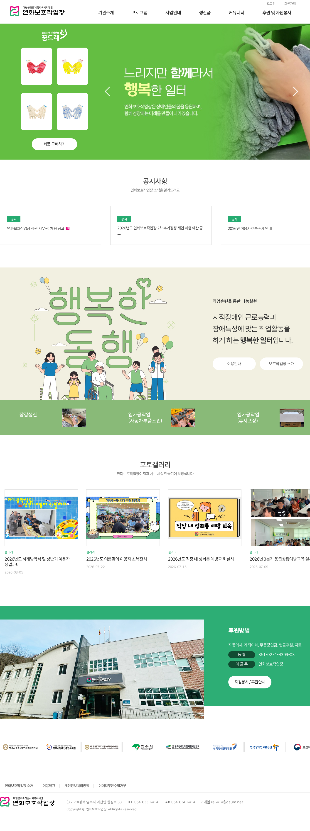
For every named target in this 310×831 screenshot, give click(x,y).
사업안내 (173, 13)
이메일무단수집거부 (112, 786)
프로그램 (139, 13)
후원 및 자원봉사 (276, 13)
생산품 (205, 13)
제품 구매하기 (55, 144)
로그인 (271, 4)
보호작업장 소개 (281, 364)
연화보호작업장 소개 (19, 786)
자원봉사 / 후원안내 (249, 682)
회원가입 (290, 4)
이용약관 (49, 786)
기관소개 (106, 13)
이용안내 (234, 364)
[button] (296, 92)
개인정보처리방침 (76, 786)
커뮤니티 (236, 13)
